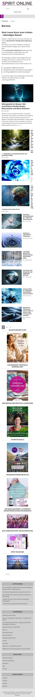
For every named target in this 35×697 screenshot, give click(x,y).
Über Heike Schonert (8, 632)
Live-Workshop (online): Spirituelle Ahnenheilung (15, 603)
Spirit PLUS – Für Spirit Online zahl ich (12, 646)
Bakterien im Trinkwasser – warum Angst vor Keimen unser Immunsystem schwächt (28, 311)
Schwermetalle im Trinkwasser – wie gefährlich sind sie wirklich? (28, 291)
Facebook (5, 678)
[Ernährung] (12, 221)
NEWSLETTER (17, 12)
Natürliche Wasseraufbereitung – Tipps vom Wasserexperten (28, 217)
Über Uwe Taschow (7, 635)
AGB (4, 666)
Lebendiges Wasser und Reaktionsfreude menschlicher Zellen (28, 255)
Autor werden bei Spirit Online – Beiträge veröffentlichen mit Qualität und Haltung (17, 623)
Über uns (5, 630)
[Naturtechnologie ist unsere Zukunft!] (15, 170)
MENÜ (2, 17)
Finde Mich (5, 643)
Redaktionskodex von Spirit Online (11, 627)
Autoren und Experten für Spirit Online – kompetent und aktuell (17, 619)
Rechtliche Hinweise (8, 658)
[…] (20, 125)
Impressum (5, 663)
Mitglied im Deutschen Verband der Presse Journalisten (16, 649)
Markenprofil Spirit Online (9, 638)
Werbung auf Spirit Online (9, 615)
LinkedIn (5, 683)
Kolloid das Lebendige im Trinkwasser (27, 234)
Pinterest (5, 686)
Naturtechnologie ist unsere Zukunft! (32, 168)
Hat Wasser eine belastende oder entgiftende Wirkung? (27, 273)
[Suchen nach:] (17, 574)
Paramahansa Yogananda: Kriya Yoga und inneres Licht (16, 592)
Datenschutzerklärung (8, 660)
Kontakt (5, 640)
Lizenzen (5, 669)
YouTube (5, 680)
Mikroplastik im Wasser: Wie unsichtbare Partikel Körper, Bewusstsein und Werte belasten (15, 106)
